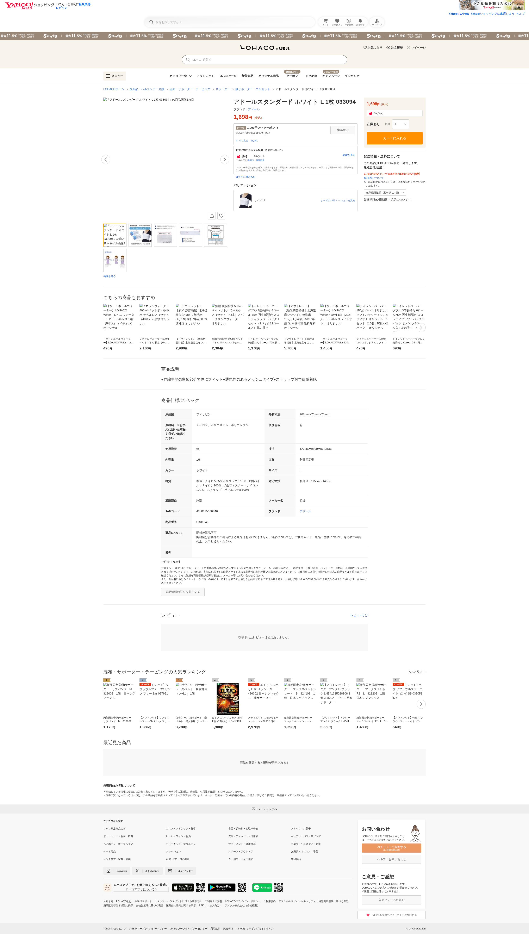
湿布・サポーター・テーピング (190, 89)
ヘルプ (520, 13)
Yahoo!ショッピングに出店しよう (493, 13)
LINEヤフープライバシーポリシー (148, 928)
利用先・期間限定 (256, 160)
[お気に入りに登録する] (221, 215)
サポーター (223, 89)
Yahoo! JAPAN (459, 13)
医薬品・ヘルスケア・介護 (147, 89)
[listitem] (134, 828)
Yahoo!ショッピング (114, 928)
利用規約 (215, 928)
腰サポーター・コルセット (252, 89)
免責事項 (228, 928)
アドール (305, 511)
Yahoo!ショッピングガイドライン (255, 928)
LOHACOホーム (113, 89)
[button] (400, 124)
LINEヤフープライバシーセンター (188, 928)
